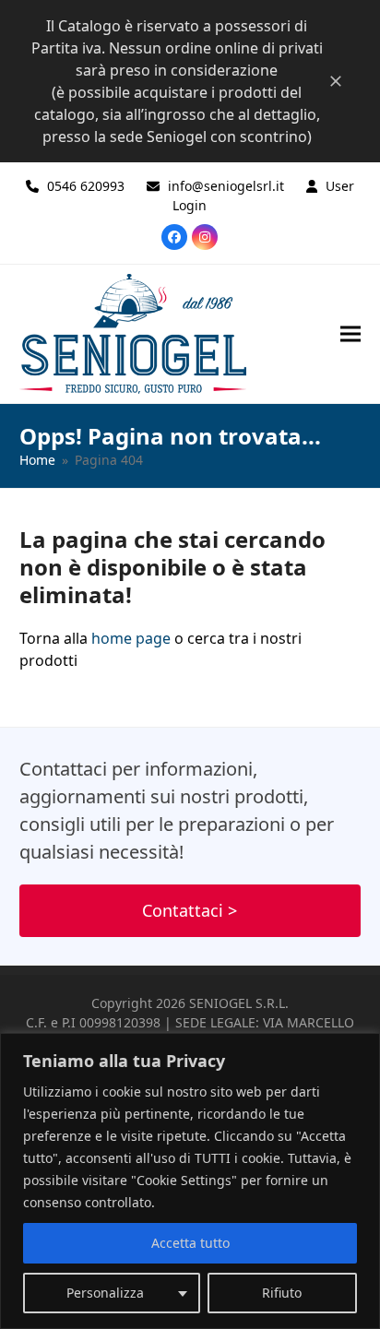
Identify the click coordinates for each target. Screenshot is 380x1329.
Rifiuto (282, 1292)
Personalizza (105, 1292)
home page (131, 638)
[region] (190, 1181)
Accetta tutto (190, 1243)
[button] (350, 333)
